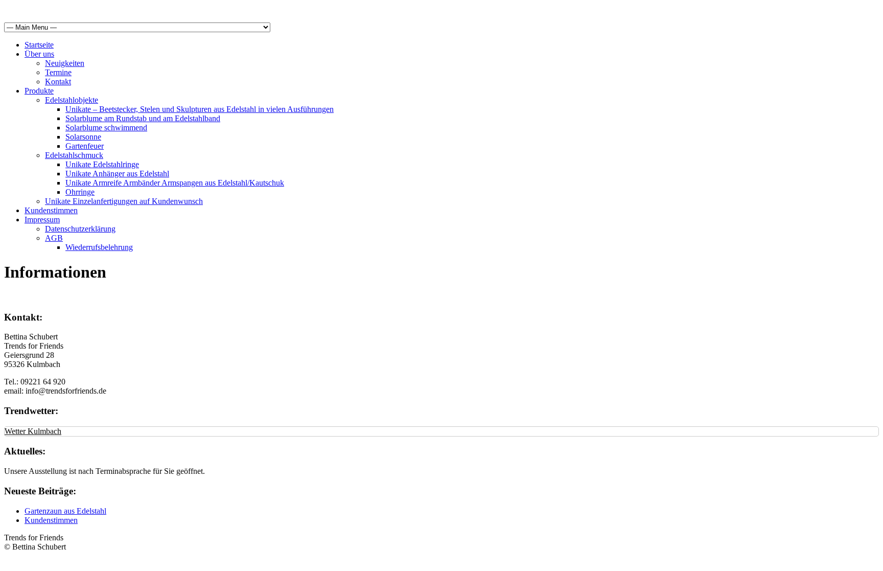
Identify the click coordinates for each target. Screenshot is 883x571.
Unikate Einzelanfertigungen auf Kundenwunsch (124, 201)
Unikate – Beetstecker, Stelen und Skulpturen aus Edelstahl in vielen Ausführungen (199, 109)
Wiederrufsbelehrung (99, 247)
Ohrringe (80, 192)
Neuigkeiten (64, 63)
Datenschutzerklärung (80, 228)
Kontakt (58, 81)
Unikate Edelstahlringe (102, 164)
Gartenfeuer (84, 146)
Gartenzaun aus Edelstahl (65, 511)
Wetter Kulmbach (33, 431)
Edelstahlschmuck (74, 155)
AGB (54, 238)
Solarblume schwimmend (106, 127)
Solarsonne (83, 136)
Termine (58, 72)
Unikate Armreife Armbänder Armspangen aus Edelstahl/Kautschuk (174, 182)
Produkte (39, 90)
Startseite (39, 44)
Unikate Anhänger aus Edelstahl (117, 173)
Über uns (39, 54)
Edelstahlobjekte (71, 100)
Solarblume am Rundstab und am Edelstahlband (142, 118)
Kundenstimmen (51, 210)
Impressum (42, 219)
